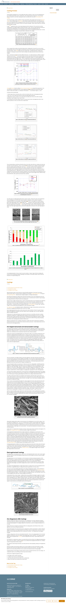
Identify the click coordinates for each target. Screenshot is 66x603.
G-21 (27, 201)
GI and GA (20, 536)
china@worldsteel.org (15, 593)
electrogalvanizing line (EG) (11, 442)
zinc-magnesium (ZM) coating (15, 430)
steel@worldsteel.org (10, 587)
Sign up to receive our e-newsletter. (49, 588)
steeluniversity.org (52, 583)
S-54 (35, 44)
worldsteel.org (46, 583)
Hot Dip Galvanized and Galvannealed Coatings (15, 287)
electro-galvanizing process (11, 294)
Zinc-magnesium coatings (11, 307)
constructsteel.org (46, 584)
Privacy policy (20, 596)
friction (22, 88)
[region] (33, 600)
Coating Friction (12, 11)
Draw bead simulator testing (27, 88)
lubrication (12, 88)
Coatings (8, 12)
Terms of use (15, 596)
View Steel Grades (53, 12)
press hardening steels (31, 304)
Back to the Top (11, 563)
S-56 (37, 221)
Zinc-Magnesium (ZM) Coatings (12, 290)
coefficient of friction (25, 447)
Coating (8, 88)
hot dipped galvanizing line (36, 293)
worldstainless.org (53, 584)
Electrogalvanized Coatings (12, 288)
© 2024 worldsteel (10, 596)
